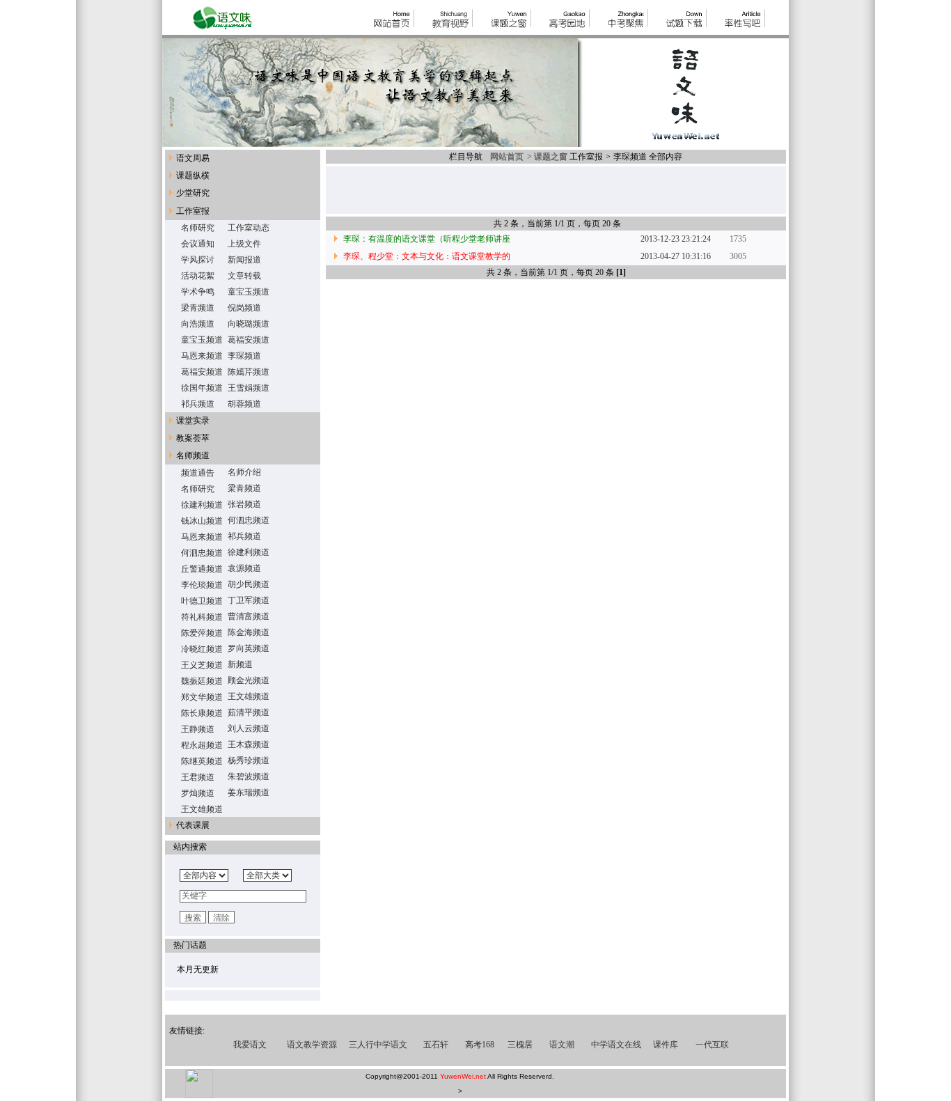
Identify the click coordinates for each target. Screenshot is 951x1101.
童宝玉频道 (248, 292)
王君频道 (197, 777)
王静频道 (197, 729)
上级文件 (244, 244)
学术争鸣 (197, 292)
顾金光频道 (248, 680)
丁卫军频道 (248, 600)
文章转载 (244, 276)
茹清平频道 (248, 712)
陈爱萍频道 (202, 633)
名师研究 (197, 228)
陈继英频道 (202, 761)
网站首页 (505, 157)
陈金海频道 (248, 632)
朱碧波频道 (248, 776)
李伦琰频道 (202, 585)
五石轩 (435, 1044)
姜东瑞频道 (248, 792)
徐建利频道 (202, 505)
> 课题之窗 (546, 157)
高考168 (479, 1044)
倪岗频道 (244, 308)
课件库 (665, 1044)
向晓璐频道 (248, 324)
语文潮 (561, 1044)
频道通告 (197, 473)
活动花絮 (197, 276)
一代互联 (712, 1044)
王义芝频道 (202, 665)
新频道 (240, 664)
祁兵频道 (197, 404)
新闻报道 (244, 260)
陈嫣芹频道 (248, 372)
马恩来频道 (202, 356)
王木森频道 (248, 744)
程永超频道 (202, 745)
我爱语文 (250, 1044)
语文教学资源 (312, 1044)
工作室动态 (248, 228)
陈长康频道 (202, 713)
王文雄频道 (248, 696)
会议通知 (197, 244)
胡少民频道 (248, 584)
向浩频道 (197, 324)
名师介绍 (244, 472)
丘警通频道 (202, 569)
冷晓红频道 (202, 649)
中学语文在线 (616, 1044)
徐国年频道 (202, 388)
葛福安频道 (248, 340)
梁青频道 (197, 308)
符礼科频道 (202, 617)
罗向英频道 (248, 648)
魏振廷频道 (202, 681)
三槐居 (520, 1044)
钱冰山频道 (202, 521)
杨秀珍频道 (248, 760)
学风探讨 (197, 260)
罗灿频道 (197, 793)
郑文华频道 (202, 697)
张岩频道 (244, 504)
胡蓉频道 (244, 404)
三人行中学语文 (378, 1044)
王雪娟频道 (248, 388)
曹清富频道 (248, 616)
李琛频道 (244, 356)
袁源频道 (244, 568)
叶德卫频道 (202, 601)
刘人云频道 (248, 728)
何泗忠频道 (248, 520)
